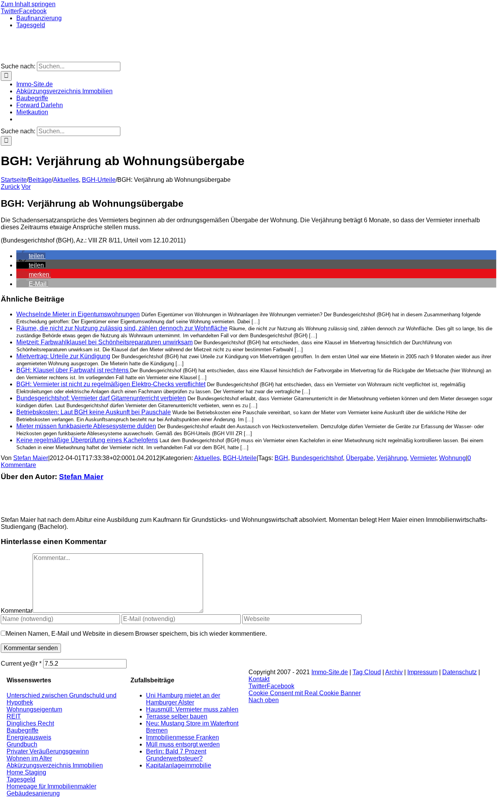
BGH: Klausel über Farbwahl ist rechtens (73, 370)
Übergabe (360, 458)
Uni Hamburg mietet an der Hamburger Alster (183, 699)
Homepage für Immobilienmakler (51, 786)
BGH (281, 458)
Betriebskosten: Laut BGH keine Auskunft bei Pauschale (93, 412)
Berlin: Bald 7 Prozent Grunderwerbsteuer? (176, 755)
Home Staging (26, 772)
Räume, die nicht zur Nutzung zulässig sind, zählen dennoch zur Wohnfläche (122, 328)
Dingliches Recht (30, 723)
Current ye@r (21, 663)
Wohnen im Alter (29, 758)
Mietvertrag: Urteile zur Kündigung (63, 356)
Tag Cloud (367, 672)
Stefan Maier (30, 458)
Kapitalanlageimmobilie (178, 765)
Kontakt (258, 679)
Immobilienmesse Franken (182, 737)
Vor (26, 186)
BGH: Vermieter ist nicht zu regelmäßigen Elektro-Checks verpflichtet (110, 384)
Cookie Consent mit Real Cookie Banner (304, 693)
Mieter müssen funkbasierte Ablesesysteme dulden (86, 426)
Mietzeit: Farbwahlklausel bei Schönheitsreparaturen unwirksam (104, 342)
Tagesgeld (21, 779)
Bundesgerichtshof (317, 458)
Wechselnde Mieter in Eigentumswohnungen (78, 314)
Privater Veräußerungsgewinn (48, 751)
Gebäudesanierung (33, 793)
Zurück (10, 186)
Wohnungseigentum (34, 709)
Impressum (422, 672)
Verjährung (392, 458)
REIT (14, 716)
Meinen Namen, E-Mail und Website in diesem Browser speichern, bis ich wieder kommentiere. (136, 633)
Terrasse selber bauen (176, 716)
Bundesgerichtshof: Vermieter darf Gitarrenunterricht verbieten (101, 398)
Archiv (394, 672)
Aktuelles (207, 458)
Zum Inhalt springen (28, 4)
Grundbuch (22, 744)
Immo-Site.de (329, 672)
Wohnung (452, 458)
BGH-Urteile (240, 458)
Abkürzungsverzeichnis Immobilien (55, 765)
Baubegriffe (22, 730)
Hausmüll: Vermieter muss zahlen (192, 709)
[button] (30, 256)
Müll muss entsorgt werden (183, 744)
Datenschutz (459, 672)
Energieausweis (29, 737)
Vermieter (423, 458)
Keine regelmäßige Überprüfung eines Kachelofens (87, 440)
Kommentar (17, 610)
